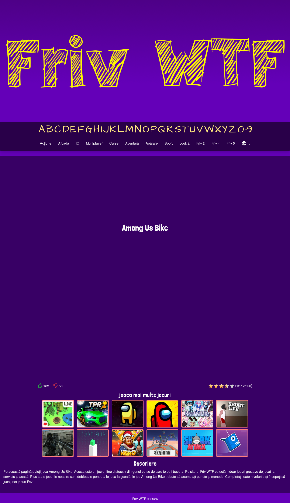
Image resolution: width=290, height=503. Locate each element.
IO (77, 143)
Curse (113, 143)
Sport (169, 143)
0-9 (245, 129)
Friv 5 (231, 143)
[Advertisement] (145, 192)
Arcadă (63, 143)
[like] (40, 386)
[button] (246, 144)
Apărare (152, 143)
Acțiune (45, 143)
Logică (184, 143)
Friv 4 (215, 143)
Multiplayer (94, 143)
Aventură (132, 143)
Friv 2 (200, 143)
